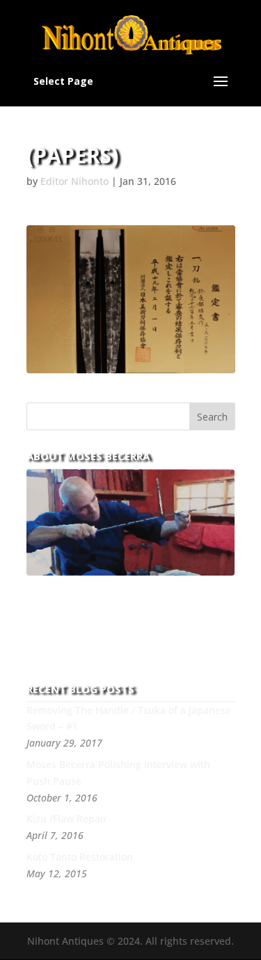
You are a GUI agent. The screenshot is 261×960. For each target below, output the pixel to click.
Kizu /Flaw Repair (66, 818)
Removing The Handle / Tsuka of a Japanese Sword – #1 (128, 718)
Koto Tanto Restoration (79, 856)
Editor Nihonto (74, 181)
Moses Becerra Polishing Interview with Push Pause (118, 773)
